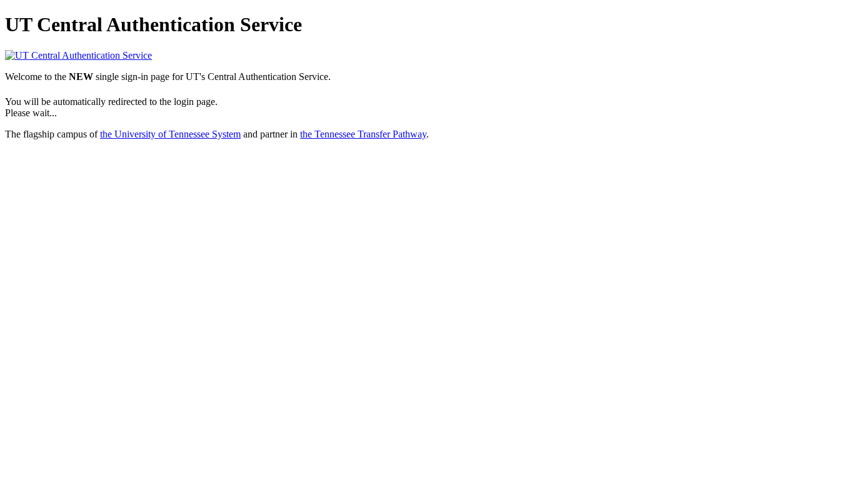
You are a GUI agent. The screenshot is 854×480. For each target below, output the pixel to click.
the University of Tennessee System (170, 134)
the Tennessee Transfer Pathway (363, 134)
